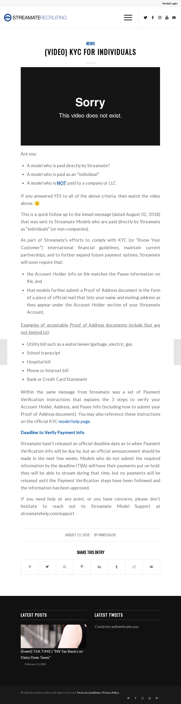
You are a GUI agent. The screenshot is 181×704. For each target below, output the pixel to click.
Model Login (169, 3)
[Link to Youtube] (166, 17)
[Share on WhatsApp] (64, 566)
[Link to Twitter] (145, 17)
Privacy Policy (111, 692)
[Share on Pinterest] (81, 566)
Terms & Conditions (89, 692)
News (90, 43)
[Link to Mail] (173, 17)
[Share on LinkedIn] (99, 566)
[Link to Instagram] (159, 17)
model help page (74, 421)
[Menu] (125, 17)
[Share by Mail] (151, 566)
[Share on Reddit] (134, 566)
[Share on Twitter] (47, 566)
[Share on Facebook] (29, 566)
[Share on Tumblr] (116, 566)
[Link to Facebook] (152, 17)
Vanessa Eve (107, 534)
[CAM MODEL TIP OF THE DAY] (3, 352)
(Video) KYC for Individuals (90, 51)
